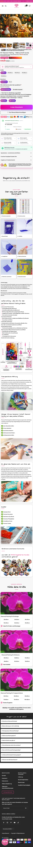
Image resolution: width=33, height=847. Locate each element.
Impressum (4, 778)
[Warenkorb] (25, 6)
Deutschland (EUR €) (7, 828)
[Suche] (5, 6)
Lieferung (20, 777)
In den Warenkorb (16, 107)
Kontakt (4, 775)
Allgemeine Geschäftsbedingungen (7, 787)
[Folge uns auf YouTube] (14, 822)
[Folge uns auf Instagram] (7, 822)
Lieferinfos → (21, 120)
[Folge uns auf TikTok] (18, 822)
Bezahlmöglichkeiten (23, 779)
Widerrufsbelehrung (7, 783)
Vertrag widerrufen (7, 792)
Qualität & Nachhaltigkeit (24, 785)
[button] (5, 842)
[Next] (30, 24)
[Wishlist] (29, 6)
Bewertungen (21, 782)
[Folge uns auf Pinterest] (11, 822)
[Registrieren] (25, 808)
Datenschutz (5, 781)
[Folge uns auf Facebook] (4, 822)
